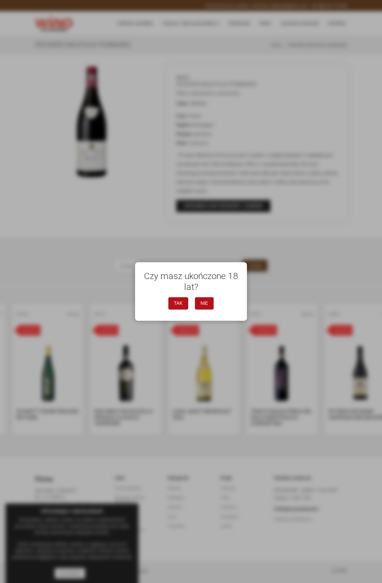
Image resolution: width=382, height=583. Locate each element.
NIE (204, 303)
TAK (178, 303)
